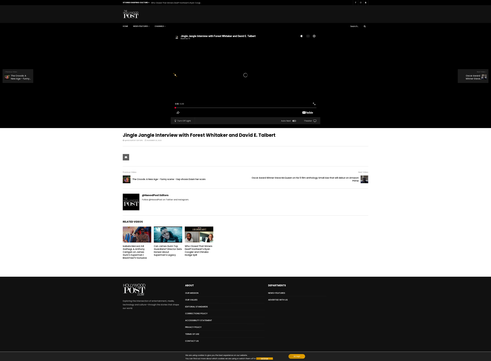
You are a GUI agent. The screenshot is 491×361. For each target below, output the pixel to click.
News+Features (140, 26)
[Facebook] (355, 2)
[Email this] (126, 157)
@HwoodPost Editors (134, 140)
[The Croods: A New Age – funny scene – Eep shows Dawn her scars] (126, 179)
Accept (297, 356)
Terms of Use (192, 334)
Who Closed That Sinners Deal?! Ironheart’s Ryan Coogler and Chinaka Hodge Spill (176, 3)
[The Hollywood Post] (131, 14)
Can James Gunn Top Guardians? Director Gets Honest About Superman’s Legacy (168, 250)
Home (125, 26)
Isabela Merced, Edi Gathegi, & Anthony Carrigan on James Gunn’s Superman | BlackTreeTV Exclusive (135, 252)
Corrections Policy (196, 313)
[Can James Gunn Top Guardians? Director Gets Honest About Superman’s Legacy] (168, 235)
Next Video (363, 172)
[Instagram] (360, 2)
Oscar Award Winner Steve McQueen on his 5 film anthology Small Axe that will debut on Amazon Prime (305, 179)
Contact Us (192, 341)
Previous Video (129, 172)
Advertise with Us (278, 299)
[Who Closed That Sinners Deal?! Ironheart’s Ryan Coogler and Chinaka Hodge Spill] (199, 235)
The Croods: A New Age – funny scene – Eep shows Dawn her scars (168, 179)
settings (264, 358)
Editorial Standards (196, 306)
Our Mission (191, 293)
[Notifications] (365, 2)
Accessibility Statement (198, 320)
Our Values (191, 299)
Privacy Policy (193, 327)
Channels (159, 26)
